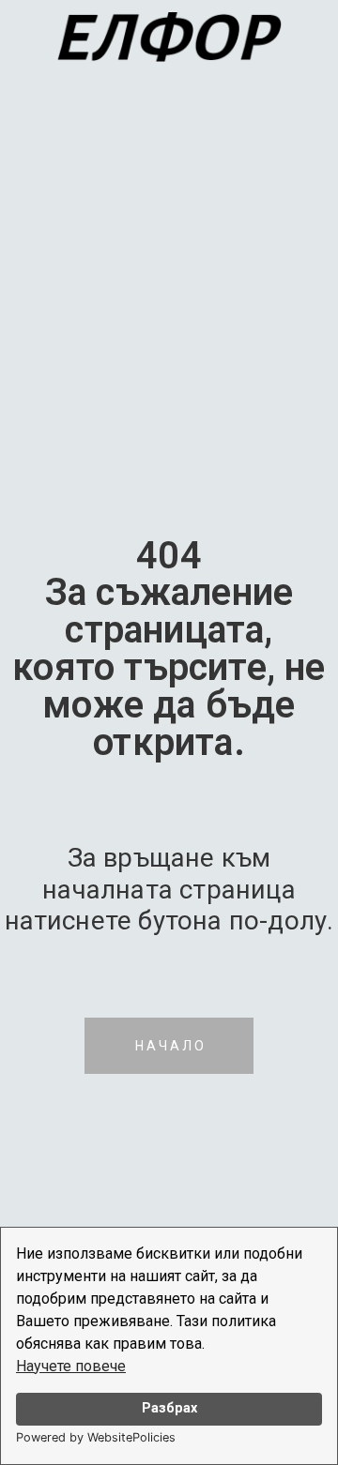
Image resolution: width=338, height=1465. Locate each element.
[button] (169, 1046)
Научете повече (71, 1366)
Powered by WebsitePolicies (96, 1437)
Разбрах (169, 1408)
